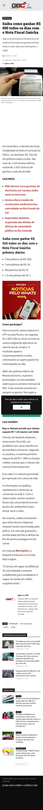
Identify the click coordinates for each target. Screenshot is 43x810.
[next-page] (7, 683)
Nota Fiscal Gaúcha (26, 624)
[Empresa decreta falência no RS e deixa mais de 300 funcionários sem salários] (8, 674)
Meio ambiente (20, 748)
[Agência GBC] (10, 604)
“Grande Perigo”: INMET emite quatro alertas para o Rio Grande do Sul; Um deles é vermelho (27, 754)
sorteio (13, 627)
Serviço (7, 18)
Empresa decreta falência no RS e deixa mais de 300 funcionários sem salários (28, 673)
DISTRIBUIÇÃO (13, 624)
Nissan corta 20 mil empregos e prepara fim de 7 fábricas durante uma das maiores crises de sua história (28, 702)
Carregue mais (21, 764)
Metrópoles (22, 550)
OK (21, 407)
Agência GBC (9, 63)
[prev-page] (3, 683)
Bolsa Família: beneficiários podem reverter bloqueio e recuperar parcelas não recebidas (26, 738)
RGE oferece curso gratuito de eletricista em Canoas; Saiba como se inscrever (22, 190)
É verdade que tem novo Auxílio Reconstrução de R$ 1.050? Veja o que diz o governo (28, 643)
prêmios (6, 627)
